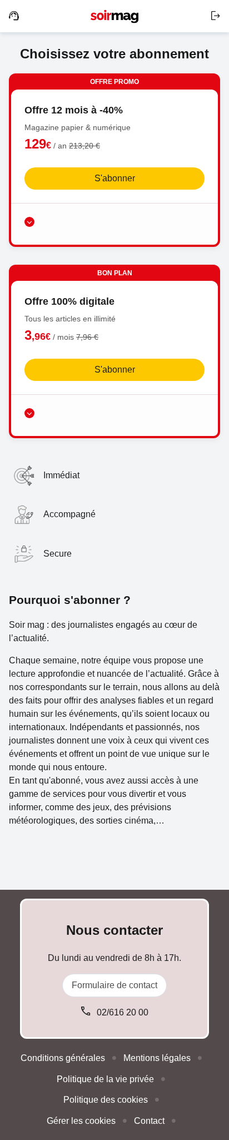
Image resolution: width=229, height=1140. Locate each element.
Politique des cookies (105, 1099)
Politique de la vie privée (105, 1079)
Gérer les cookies (81, 1121)
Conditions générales (63, 1058)
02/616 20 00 (122, 1012)
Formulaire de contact (114, 985)
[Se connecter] (215, 16)
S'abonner (114, 178)
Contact (149, 1121)
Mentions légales (157, 1058)
